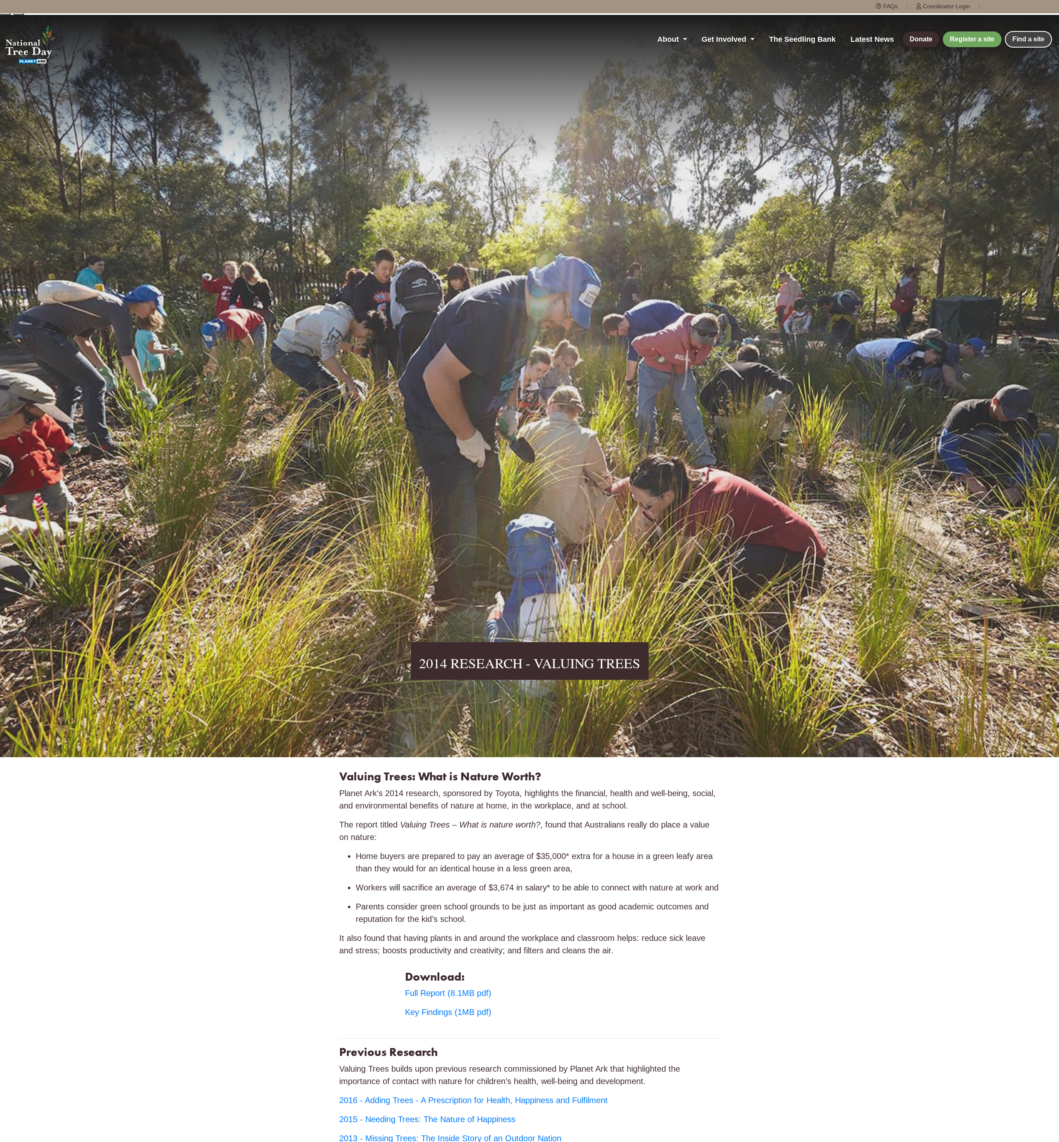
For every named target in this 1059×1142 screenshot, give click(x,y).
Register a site (972, 39)
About (669, 39)
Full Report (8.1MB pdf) (448, 993)
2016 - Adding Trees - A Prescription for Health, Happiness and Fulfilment (473, 1100)
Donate (921, 39)
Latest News (872, 39)
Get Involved (725, 39)
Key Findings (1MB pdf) (448, 1012)
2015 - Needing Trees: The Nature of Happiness (427, 1119)
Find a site (1028, 39)
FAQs (890, 6)
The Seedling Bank (802, 39)
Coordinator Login (945, 6)
